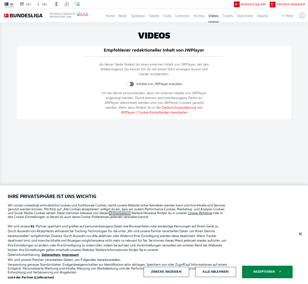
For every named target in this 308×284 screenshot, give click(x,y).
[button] (300, 15)
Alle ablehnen (215, 271)
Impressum (70, 255)
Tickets (228, 15)
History (199, 15)
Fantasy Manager (291, 4)
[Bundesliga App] (237, 4)
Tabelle (154, 15)
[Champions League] (66, 4)
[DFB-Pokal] (56, 4)
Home (110, 15)
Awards (262, 15)
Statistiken (245, 15)
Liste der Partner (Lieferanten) (31, 277)
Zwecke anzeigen (166, 271)
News (123, 15)
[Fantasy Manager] (273, 4)
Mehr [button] (289, 15)
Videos (213, 15)
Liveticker (182, 15)
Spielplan (138, 15)
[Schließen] (300, 234)
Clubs (167, 15)
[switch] (130, 84)
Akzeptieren (264, 271)
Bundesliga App (253, 4)
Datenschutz (51, 255)
